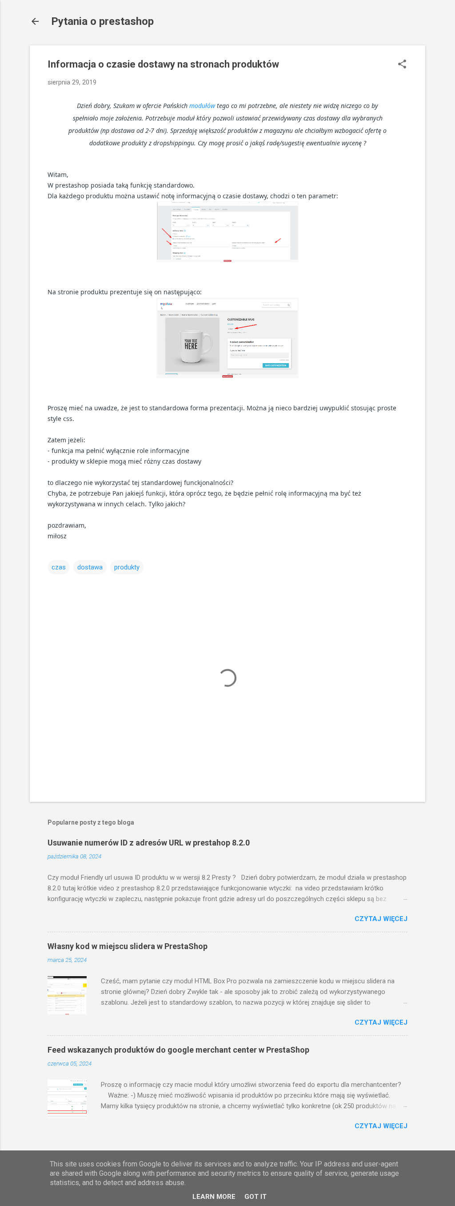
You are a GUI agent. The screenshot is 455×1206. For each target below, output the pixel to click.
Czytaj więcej (381, 919)
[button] (402, 65)
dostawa (90, 567)
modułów (202, 105)
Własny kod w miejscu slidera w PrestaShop (128, 946)
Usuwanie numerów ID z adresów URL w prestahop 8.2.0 (149, 842)
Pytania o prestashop (102, 21)
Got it (255, 1197)
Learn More (213, 1197)
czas (59, 567)
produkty (127, 567)
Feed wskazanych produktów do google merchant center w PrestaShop (178, 1049)
